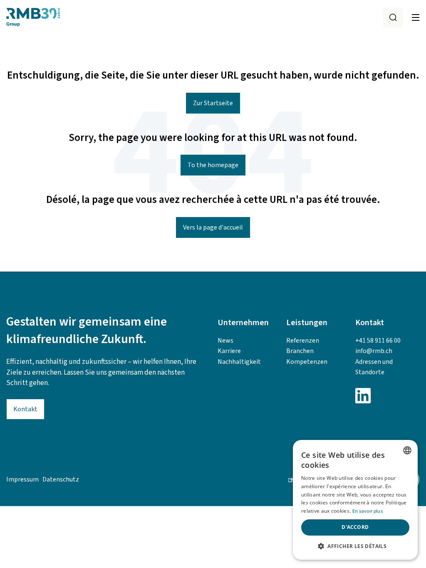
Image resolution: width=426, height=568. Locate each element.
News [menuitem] (225, 340)
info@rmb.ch (373, 351)
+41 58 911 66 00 (378, 340)
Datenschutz (60, 479)
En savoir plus (367, 511)
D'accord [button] (355, 527)
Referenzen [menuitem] (302, 340)
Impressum (22, 479)
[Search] (393, 17)
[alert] (355, 500)
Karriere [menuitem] (229, 351)
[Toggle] (415, 17)
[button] (355, 546)
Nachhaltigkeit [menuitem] (239, 361)
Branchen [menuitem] (300, 351)
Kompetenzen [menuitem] (306, 361)
